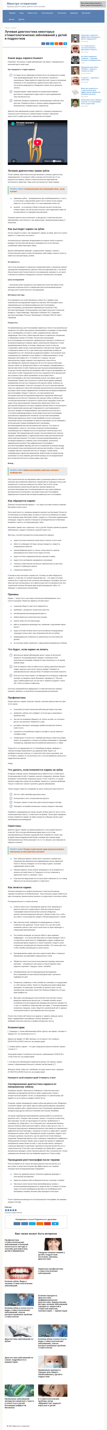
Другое (21, 19)
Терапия (12, 13)
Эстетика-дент (47, 13)
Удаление (74, 13)
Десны (11, 19)
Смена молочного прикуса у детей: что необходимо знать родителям (91, 102)
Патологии (62, 13)
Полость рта (32, 13)
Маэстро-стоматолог (22, 3)
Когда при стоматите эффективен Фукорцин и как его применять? (90, 37)
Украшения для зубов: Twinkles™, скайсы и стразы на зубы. (89, 69)
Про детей (86, 13)
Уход (21, 13)
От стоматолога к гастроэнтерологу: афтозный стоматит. (89, 48)
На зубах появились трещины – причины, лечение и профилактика (91, 58)
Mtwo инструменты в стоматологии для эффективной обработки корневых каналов (90, 91)
